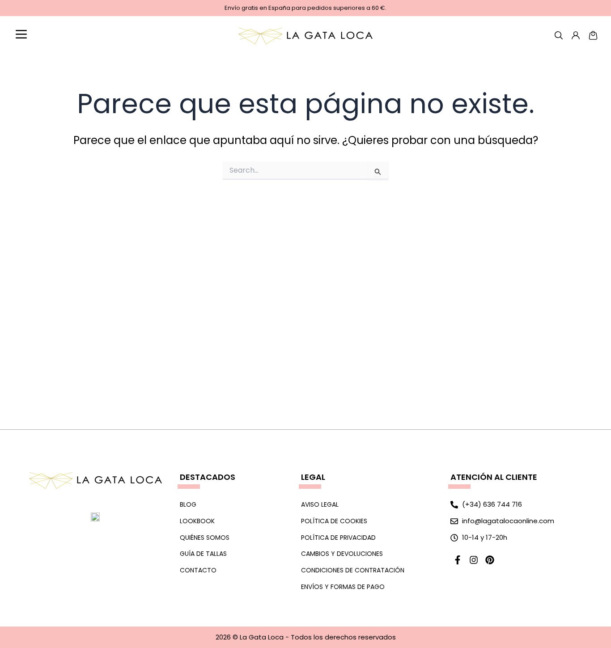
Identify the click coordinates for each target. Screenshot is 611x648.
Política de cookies (334, 521)
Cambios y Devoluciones (342, 553)
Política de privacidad (338, 537)
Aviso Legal (320, 504)
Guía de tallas (203, 553)
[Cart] (593, 35)
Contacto (198, 570)
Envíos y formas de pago (343, 586)
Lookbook (197, 521)
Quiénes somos (204, 537)
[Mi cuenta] (559, 35)
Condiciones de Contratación (352, 570)
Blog (188, 504)
